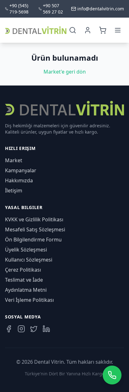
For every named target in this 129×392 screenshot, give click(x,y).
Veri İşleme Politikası (29, 299)
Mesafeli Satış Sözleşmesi (35, 229)
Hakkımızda (19, 180)
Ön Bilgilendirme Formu (33, 239)
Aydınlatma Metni (26, 289)
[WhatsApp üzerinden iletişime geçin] (112, 375)
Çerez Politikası (23, 269)
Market (13, 160)
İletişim (13, 190)
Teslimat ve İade (24, 279)
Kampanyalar (20, 170)
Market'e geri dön (65, 71)
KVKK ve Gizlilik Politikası (34, 219)
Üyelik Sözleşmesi (26, 249)
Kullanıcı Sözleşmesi (28, 259)
